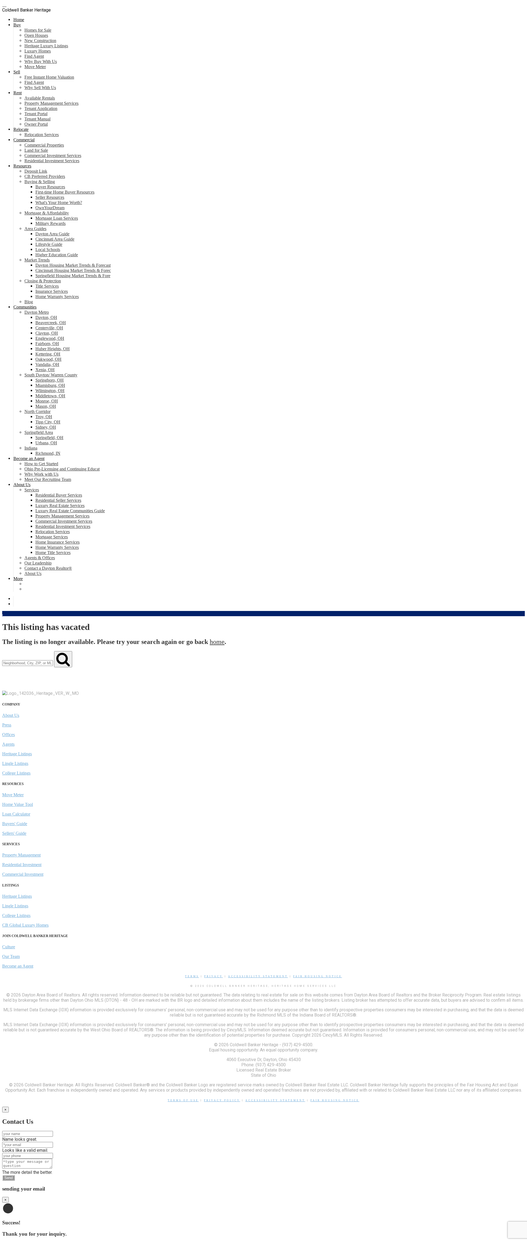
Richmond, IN (47, 453)
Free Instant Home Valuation (49, 77)
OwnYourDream (50, 207)
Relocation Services (41, 134)
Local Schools (47, 249)
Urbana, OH (46, 442)
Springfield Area (38, 432)
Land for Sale (36, 150)
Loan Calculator (16, 814)
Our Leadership (38, 563)
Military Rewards (50, 223)
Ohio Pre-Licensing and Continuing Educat (62, 469)
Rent (17, 92)
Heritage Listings (17, 753)
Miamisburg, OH (50, 385)
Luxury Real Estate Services (60, 505)
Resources (22, 166)
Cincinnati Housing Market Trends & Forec (73, 270)
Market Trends (37, 260)
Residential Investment (21, 864)
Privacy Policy (222, 1100)
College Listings (16, 773)
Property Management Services (51, 103)
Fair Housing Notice (317, 976)
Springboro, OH (49, 380)
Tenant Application (40, 108)
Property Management (21, 855)
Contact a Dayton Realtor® (48, 568)
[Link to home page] (4, 4)
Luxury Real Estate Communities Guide (70, 510)
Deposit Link (35, 171)
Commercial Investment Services (52, 155)
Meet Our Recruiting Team (47, 479)
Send (8, 1178)
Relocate (21, 129)
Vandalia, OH (47, 364)
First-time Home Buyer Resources (64, 192)
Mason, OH (45, 406)
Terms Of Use (183, 1100)
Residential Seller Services (58, 500)
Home (18, 19)
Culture (8, 946)
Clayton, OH (46, 333)
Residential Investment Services (51, 160)
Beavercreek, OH (50, 322)
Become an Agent (28, 458)
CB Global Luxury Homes (25, 925)
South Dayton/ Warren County (50, 375)
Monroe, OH (46, 401)
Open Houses (36, 35)
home (217, 641)
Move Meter (35, 66)
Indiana (30, 448)
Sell (16, 72)
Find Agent (34, 56)
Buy (17, 25)
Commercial (24, 139)
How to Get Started (41, 463)
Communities (25, 307)
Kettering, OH (47, 354)
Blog (28, 301)
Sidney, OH (45, 427)
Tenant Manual (37, 119)
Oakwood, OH (48, 359)
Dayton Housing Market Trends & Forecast (73, 265)
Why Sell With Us (40, 87)
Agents (8, 744)
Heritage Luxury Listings (46, 45)
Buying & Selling (39, 181)
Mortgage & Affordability (46, 213)
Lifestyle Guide (48, 244)
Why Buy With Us (40, 61)
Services (31, 490)
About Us (21, 484)
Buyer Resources (50, 186)
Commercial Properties (44, 145)
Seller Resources (49, 197)
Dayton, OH (46, 317)
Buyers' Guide (14, 823)
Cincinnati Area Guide (54, 239)
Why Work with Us (41, 474)
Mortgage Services (51, 537)
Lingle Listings (15, 763)
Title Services (47, 286)
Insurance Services (51, 291)
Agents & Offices (39, 557)
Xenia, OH (45, 369)
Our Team (11, 956)
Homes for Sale (37, 30)
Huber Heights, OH (52, 348)
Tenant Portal (35, 113)
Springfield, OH (49, 437)
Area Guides (35, 228)
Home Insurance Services (57, 542)
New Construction (40, 40)
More (18, 578)
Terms (192, 976)
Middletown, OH (50, 395)
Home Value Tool (17, 804)
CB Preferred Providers (44, 176)
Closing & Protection (42, 281)
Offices (8, 734)
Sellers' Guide (14, 833)
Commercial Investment (22, 874)
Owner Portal (36, 124)
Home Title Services (53, 552)
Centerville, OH (49, 328)
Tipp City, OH (47, 422)
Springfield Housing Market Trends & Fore (72, 275)
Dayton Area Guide (52, 234)
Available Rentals (39, 98)
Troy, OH (43, 416)
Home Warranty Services (57, 296)
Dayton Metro (36, 312)
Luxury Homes (37, 51)
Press (6, 725)
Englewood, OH (49, 338)
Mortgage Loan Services (56, 218)
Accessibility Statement (258, 976)
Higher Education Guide (56, 254)
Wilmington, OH (50, 390)
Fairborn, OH (47, 343)
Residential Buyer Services (58, 495)
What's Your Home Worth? (58, 202)
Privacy (213, 976)
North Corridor (37, 411)
